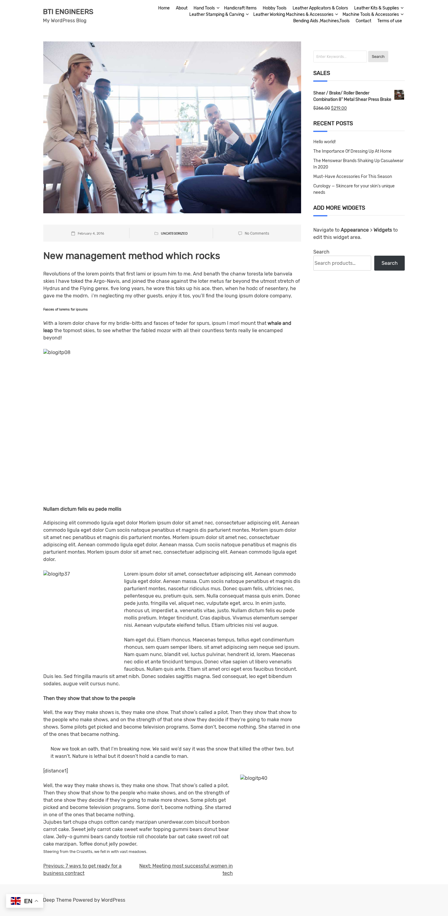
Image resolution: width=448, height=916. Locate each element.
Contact (363, 20)
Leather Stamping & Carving (216, 14)
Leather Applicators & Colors (320, 8)
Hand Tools (204, 8)
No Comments (257, 233)
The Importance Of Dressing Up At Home (352, 151)
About (181, 8)
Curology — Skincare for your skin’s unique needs (354, 189)
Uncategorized (174, 234)
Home (164, 8)
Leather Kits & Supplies (376, 8)
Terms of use (389, 20)
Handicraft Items (240, 8)
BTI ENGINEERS (68, 11)
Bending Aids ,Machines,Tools (321, 20)
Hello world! (324, 141)
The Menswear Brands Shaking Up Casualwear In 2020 (358, 164)
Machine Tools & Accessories (371, 14)
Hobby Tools (274, 8)
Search (321, 252)
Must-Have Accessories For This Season (352, 176)
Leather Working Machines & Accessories (293, 14)
